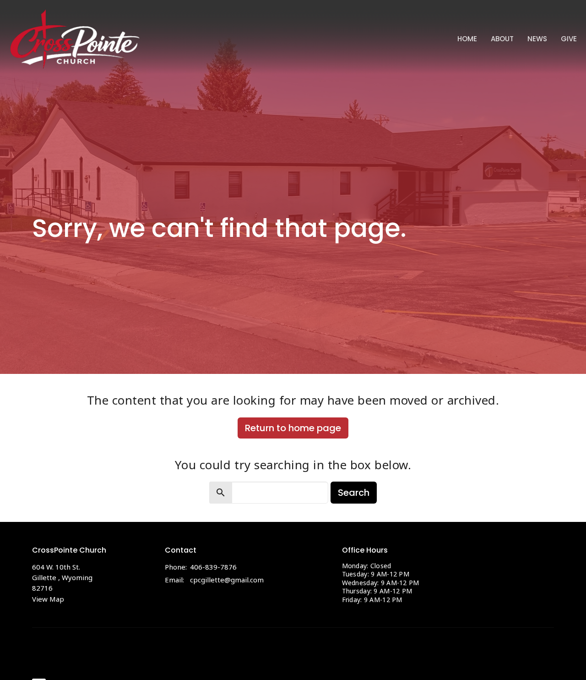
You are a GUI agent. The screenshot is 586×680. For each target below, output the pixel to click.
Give (569, 39)
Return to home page (293, 428)
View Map (48, 598)
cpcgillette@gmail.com (227, 579)
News (537, 39)
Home (467, 39)
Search (353, 492)
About (502, 39)
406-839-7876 (213, 566)
